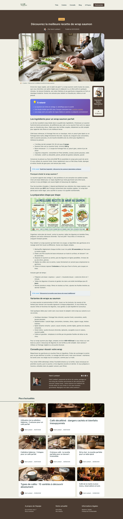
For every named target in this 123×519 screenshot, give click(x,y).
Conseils (72, 5)
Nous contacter (29, 511)
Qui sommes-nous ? (30, 509)
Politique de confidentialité (89, 511)
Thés (56, 5)
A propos (88, 5)
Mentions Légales (87, 509)
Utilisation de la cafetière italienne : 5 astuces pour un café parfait (32, 422)
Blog (80, 5)
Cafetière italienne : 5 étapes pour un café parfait (32, 453)
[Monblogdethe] (24, 5)
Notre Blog (59, 509)
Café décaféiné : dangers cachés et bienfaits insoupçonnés (74, 422)
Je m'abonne (98, 112)
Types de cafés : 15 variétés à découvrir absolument (42, 485)
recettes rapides (77, 109)
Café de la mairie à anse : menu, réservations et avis (89, 485)
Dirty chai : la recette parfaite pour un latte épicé (90, 453)
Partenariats (99, 5)
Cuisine (64, 5)
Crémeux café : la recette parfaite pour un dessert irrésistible (60, 454)
